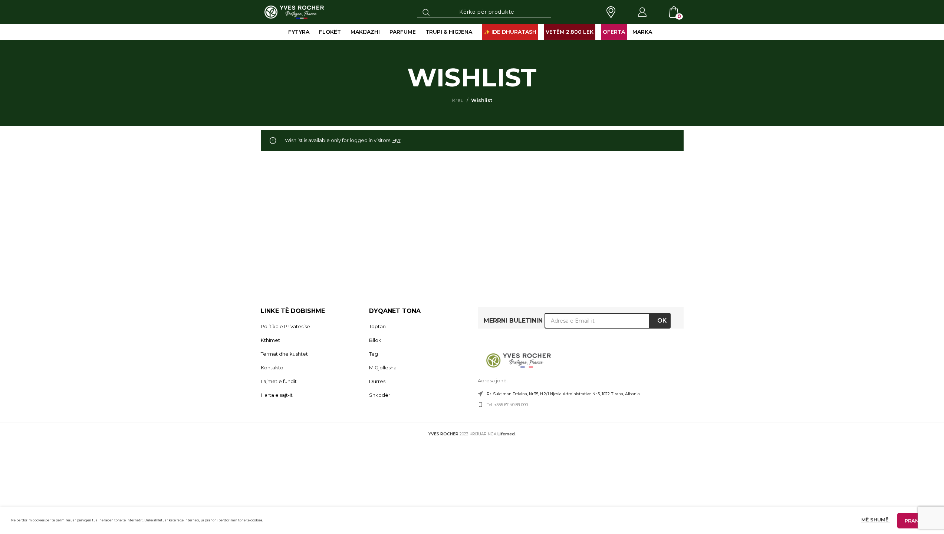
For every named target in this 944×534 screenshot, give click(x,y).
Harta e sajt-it (277, 395)
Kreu (458, 100)
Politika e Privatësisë (285, 326)
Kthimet (270, 340)
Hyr (396, 140)
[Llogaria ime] (642, 12)
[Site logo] (294, 11)
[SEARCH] (426, 12)
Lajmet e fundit (279, 381)
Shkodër (379, 395)
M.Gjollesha (383, 367)
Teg (373, 354)
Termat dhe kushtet (284, 354)
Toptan (377, 326)
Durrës (377, 381)
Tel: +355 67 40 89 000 (507, 404)
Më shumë (875, 520)
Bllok (375, 340)
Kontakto (272, 367)
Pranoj (915, 521)
